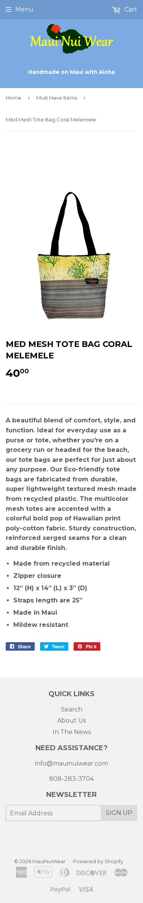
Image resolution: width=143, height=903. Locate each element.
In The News (72, 732)
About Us (71, 720)
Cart (130, 9)
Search (71, 709)
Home (13, 98)
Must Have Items (56, 98)
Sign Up (119, 812)
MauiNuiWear (49, 861)
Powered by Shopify (98, 861)
